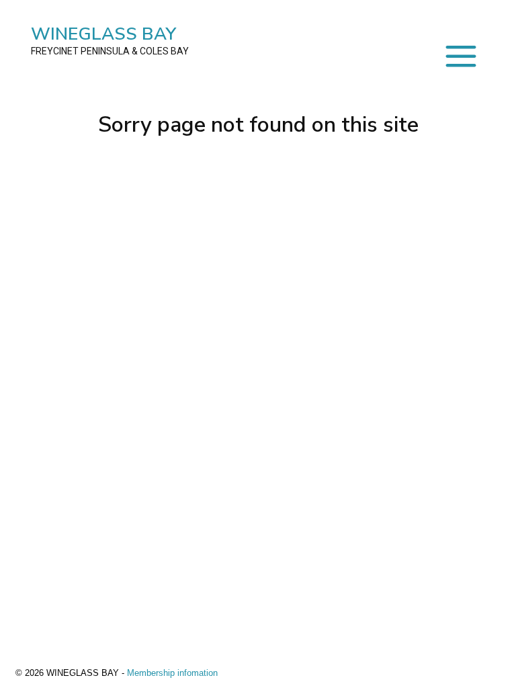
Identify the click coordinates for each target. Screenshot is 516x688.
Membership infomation (172, 673)
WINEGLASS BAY (110, 39)
